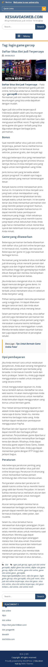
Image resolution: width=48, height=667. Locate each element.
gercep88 (12, 94)
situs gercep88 (20, 578)
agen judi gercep (20, 564)
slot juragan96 (8, 629)
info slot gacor (33, 575)
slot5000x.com (8, 639)
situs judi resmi (33, 578)
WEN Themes (27, 663)
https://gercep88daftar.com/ (14, 575)
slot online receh (26, 587)
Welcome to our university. (26, 2)
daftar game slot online (20, 567)
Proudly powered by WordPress (18, 661)
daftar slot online (16, 570)
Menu (26, 36)
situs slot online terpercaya (23, 584)
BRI (27, 654)
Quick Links (8, 8)
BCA (21, 654)
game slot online (31, 570)
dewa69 (5, 634)
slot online (13, 587)
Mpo (4, 615)
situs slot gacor (31, 581)
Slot (6, 564)
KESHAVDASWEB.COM (24, 17)
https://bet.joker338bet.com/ (14, 625)
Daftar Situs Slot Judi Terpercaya (23, 51)
